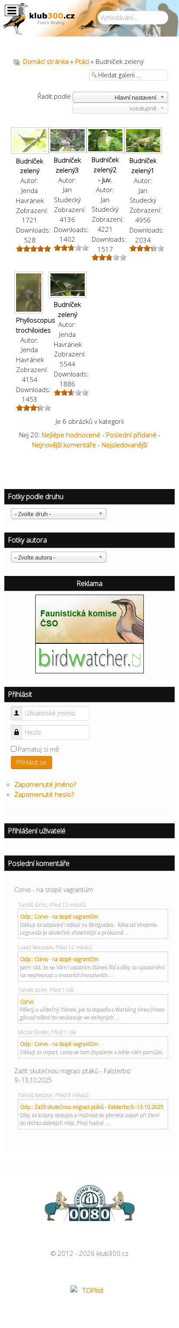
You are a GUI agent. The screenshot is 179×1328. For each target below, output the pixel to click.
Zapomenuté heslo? (44, 794)
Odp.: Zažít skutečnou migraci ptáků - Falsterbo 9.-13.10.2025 (92, 1107)
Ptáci (82, 61)
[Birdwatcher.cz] (89, 657)
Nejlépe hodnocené (71, 434)
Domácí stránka (46, 61)
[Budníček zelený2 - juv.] (105, 141)
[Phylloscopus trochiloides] (30, 293)
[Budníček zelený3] (67, 141)
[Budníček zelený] (30, 141)
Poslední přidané (131, 434)
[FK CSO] (89, 618)
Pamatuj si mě (38, 749)
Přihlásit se (31, 762)
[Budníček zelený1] (143, 141)
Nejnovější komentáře (64, 444)
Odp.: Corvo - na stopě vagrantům (59, 916)
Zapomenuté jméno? (45, 784)
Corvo (26, 1001)
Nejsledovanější (124, 444)
